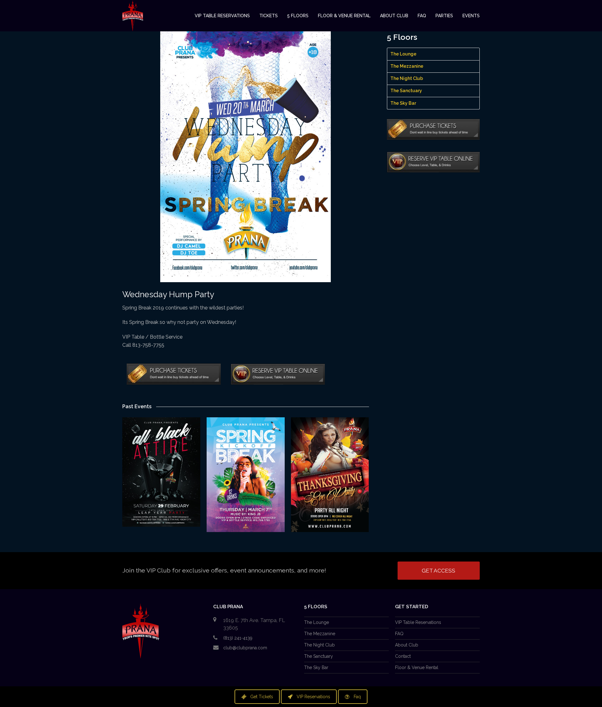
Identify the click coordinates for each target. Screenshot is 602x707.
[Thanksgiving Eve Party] (330, 474)
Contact (403, 656)
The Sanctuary (406, 90)
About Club (406, 644)
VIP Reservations (313, 696)
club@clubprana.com (245, 647)
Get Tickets (261, 696)
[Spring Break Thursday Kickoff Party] (246, 474)
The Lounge (403, 53)
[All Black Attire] (161, 472)
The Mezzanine (406, 66)
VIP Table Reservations (418, 622)
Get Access (438, 570)
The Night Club (406, 78)
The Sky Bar (403, 103)
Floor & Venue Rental (416, 667)
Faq (357, 696)
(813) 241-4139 (237, 638)
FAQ (399, 633)
